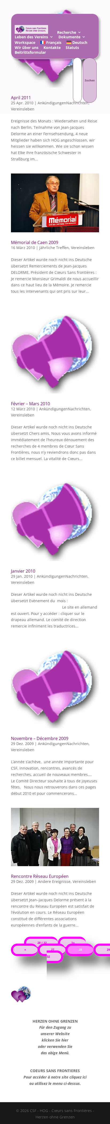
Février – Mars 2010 (30, 404)
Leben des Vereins (31, 37)
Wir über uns (26, 48)
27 (52, 950)
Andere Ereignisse (54, 881)
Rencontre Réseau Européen (40, 876)
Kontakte (52, 48)
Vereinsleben (83, 247)
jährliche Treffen (54, 247)
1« (73, 943)
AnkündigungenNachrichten (64, 408)
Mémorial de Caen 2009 (34, 242)
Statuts (72, 48)
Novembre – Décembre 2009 (39, 738)
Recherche (66, 33)
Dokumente (69, 37)
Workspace (25, 43)
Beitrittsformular (30, 53)
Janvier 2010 (23, 571)
